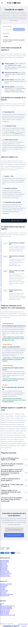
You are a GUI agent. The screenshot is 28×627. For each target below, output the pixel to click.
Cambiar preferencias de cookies (7, 615)
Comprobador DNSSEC (5, 576)
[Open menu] (2, 2)
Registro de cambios (4, 612)
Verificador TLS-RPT (5, 572)
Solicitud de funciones (5, 611)
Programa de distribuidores (6, 608)
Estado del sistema (4, 613)
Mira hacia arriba (19, 29)
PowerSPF (2, 587)
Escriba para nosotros (5, 609)
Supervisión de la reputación (6, 594)
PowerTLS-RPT (4, 591)
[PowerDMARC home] (14, 3)
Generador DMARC (4, 560)
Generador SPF (3, 563)
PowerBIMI (2, 589)
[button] (14, 36)
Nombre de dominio (7, 26)
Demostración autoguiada (6, 583)
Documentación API (4, 595)
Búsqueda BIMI (3, 569)
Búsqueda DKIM (3, 567)
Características (3, 586)
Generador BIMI (3, 568)
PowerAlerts (3, 593)
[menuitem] (7, 625)
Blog (1, 604)
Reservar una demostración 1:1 (7, 606)
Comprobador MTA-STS (5, 573)
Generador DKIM (4, 565)
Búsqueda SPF (3, 564)
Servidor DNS (6, 33)
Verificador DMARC (4, 561)
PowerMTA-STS (4, 590)
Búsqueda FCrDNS (4, 570)
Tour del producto (4, 585)
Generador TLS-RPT (5, 574)
